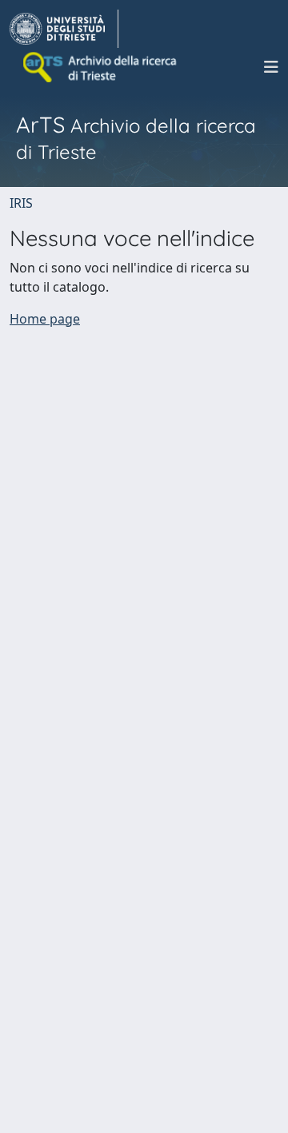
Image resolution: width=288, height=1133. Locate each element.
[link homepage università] (101, 67)
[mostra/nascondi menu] (271, 67)
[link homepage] (64, 29)
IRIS (21, 203)
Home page (45, 319)
